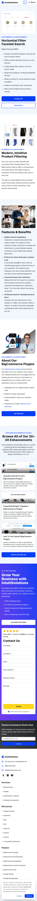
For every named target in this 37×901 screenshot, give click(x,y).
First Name (10, 645)
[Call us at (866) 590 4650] (25, 2)
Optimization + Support (11, 796)
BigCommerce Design (11, 852)
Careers (6, 837)
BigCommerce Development (13, 857)
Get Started (18, 414)
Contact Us (18, 99)
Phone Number (12, 670)
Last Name (10, 653)
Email (9, 661)
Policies (6, 833)
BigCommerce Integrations (13, 861)
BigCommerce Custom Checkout (15, 865)
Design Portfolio (9, 811)
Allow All (29, 896)
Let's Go (18, 744)
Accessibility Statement (12, 841)
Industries (7, 815)
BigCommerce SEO (10, 870)
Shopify (6, 791)
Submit (18, 706)
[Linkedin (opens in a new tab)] (7, 775)
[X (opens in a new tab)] (3, 775)
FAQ (5, 824)
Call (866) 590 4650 (18, 622)
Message (6, 686)
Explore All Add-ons (18, 555)
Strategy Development (11, 800)
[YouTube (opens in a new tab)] (12, 775)
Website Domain (12, 678)
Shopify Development (11, 878)
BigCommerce (8, 787)
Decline (19, 896)
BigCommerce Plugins (13, 369)
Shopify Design (9, 874)
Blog (5, 820)
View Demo (18, 105)
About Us (7, 828)
